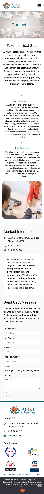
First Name (9, 329)
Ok (23, 490)
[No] (39, 485)
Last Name (9, 338)
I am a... (7, 366)
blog (13, 262)
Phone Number (11, 357)
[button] (39, 5)
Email (6, 347)
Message (8, 376)
